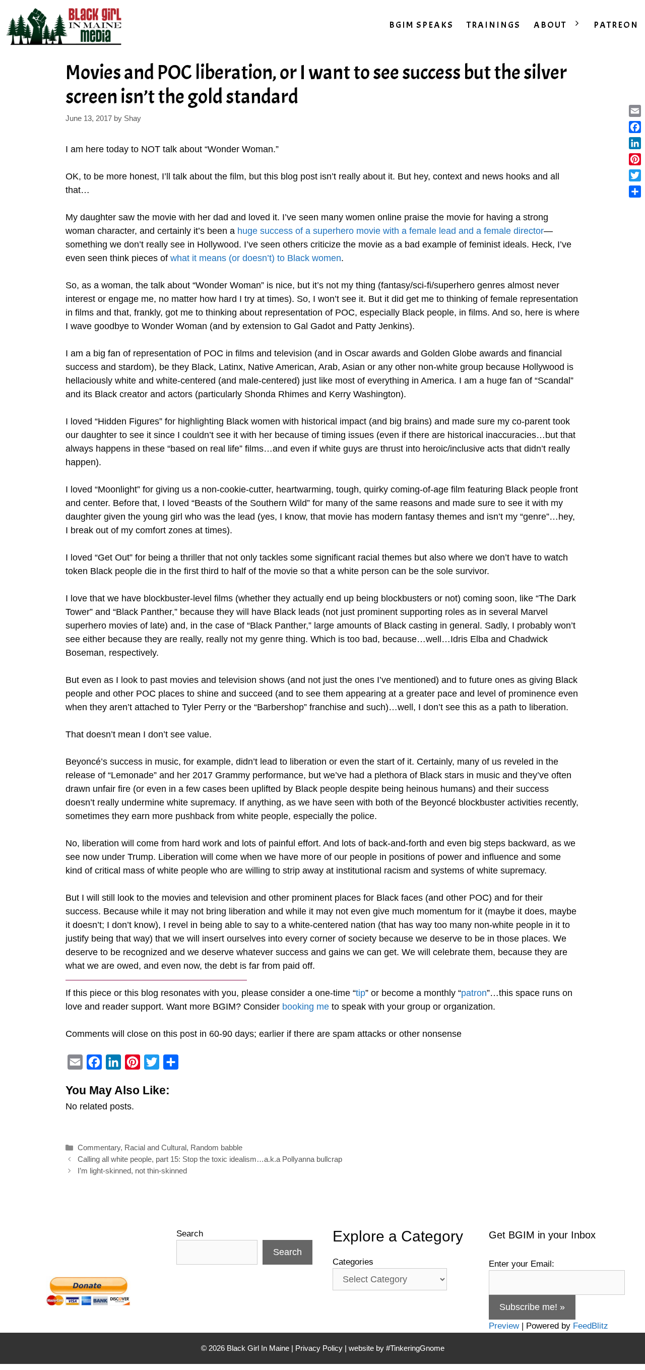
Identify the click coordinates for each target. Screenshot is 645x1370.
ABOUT (550, 25)
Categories (353, 1262)
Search (189, 1233)
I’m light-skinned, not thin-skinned (132, 1170)
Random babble (216, 1147)
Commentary (99, 1147)
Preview (504, 1326)
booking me (305, 1007)
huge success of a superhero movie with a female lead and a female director (390, 231)
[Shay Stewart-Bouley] (66, 25)
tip (360, 993)
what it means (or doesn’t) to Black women (255, 258)
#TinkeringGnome (415, 1348)
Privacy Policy (319, 1348)
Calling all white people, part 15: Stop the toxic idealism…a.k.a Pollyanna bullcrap (210, 1159)
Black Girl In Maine (259, 1348)
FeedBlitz (590, 1326)
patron (474, 993)
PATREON (616, 25)
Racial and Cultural (155, 1147)
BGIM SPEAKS (421, 25)
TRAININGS (494, 25)
